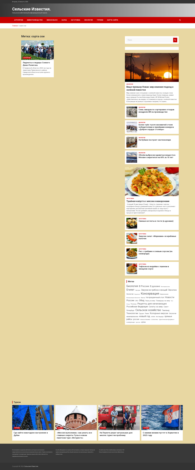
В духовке (155, 286)
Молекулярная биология (133, 297)
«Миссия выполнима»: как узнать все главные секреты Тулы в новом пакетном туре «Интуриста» (74, 435)
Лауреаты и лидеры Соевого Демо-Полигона (36, 63)
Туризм (100, 20)
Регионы (133, 304)
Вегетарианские (165, 286)
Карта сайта (112, 20)
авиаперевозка (132, 316)
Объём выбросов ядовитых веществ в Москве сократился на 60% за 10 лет (157, 156)
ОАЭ (136, 301)
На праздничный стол (155, 297)
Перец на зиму (150, 301)
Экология (88, 20)
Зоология (129, 294)
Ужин (147, 313)
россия (136, 319)
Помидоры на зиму (163, 301)
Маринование (164, 294)
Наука (64, 20)
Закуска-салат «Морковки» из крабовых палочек (157, 237)
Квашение (137, 294)
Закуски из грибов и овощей (154, 290)
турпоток (138, 322)
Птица (128, 304)
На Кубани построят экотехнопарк (155, 140)
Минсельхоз (52, 20)
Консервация (150, 293)
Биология (132, 286)
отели (153, 316)
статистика (154, 319)
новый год (144, 316)
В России (144, 286)
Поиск (175, 40)
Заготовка (75, 20)
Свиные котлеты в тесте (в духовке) (156, 221)
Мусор (143, 297)
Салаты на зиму (156, 307)
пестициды (160, 316)
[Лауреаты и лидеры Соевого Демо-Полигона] (37, 50)
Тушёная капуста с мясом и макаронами (147, 201)
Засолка (172, 290)
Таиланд (165, 310)
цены (143, 322)
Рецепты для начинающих (152, 303)
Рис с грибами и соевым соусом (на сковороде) (155, 252)
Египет (130, 289)
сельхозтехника (145, 319)
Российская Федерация (137, 306)
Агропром (18, 20)
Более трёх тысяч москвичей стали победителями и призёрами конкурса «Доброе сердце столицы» (156, 127)
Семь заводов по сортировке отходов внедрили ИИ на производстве (156, 110)
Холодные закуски (159, 313)
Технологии (132, 313)
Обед (141, 300)
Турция (141, 313)
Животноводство (35, 20)
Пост (172, 301)
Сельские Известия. (31, 9)
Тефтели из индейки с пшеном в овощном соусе (154, 267)
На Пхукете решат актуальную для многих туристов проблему (116, 434)
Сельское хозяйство (148, 310)
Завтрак (137, 290)
